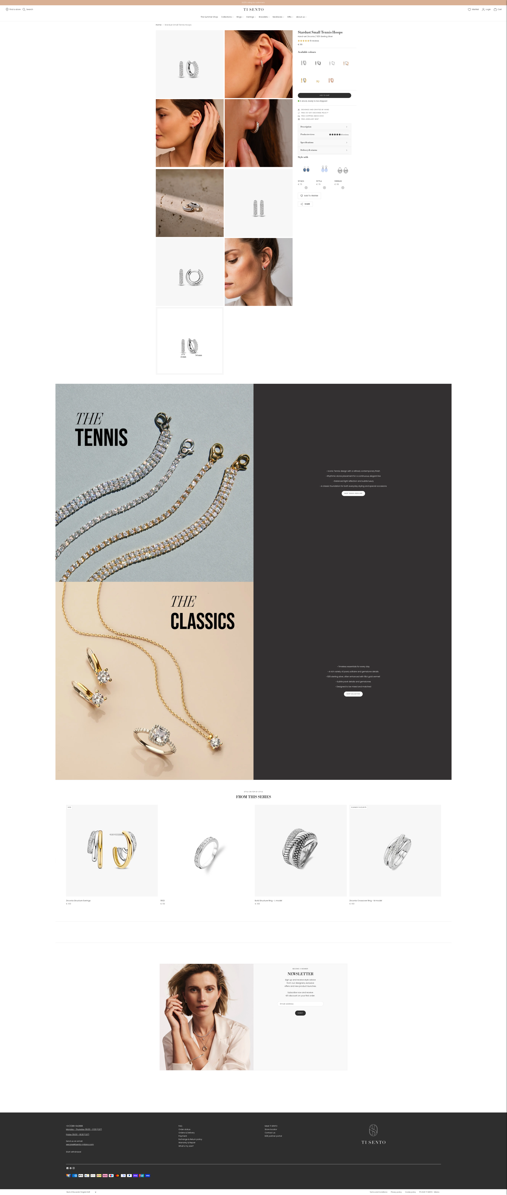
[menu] (81, 1192)
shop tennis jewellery (353, 493)
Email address (285, 1000)
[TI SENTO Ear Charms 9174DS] (306, 168)
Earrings (250, 17)
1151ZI (162, 900)
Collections (226, 17)
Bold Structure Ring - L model (268, 900)
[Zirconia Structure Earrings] (112, 851)
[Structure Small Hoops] (318, 61)
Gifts (289, 17)
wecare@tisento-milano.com (80, 1144)
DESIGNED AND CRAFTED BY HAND (315, 110)
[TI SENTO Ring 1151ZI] (206, 851)
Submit (300, 1013)
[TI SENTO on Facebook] (68, 1168)
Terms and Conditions (378, 1192)
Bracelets (263, 17)
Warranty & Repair (187, 1142)
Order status (184, 1129)
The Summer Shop (209, 17)
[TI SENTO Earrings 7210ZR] (331, 79)
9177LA (319, 181)
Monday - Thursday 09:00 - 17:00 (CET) (84, 1129)
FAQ (180, 1126)
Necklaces (277, 17)
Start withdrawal (73, 1152)
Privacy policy (396, 1192)
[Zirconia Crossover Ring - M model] (395, 851)
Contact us (270, 1132)
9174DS (301, 181)
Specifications (307, 142)
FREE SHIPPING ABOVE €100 (312, 116)
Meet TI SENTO (271, 1126)
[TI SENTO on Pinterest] (71, 1168)
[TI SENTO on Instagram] (74, 1168)
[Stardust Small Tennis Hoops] (304, 61)
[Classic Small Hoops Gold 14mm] (304, 79)
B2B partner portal (273, 1136)
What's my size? (186, 1146)
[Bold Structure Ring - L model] (301, 851)
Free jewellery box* (310, 119)
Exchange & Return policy (190, 1139)
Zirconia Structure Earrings (78, 900)
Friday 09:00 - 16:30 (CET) (77, 1134)
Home (158, 24)
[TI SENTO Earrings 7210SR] (345, 61)
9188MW (338, 181)
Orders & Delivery (187, 1132)
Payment (183, 1136)
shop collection (353, 694)
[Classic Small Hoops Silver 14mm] (331, 61)
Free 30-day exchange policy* (314, 113)
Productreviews (325, 134)
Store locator (271, 1129)
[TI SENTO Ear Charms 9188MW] (342, 168)
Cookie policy (410, 1192)
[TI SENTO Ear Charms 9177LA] (324, 168)
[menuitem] (379, 1192)
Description (306, 127)
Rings (239, 17)
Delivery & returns (309, 150)
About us (300, 17)
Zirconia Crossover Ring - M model (365, 900)
